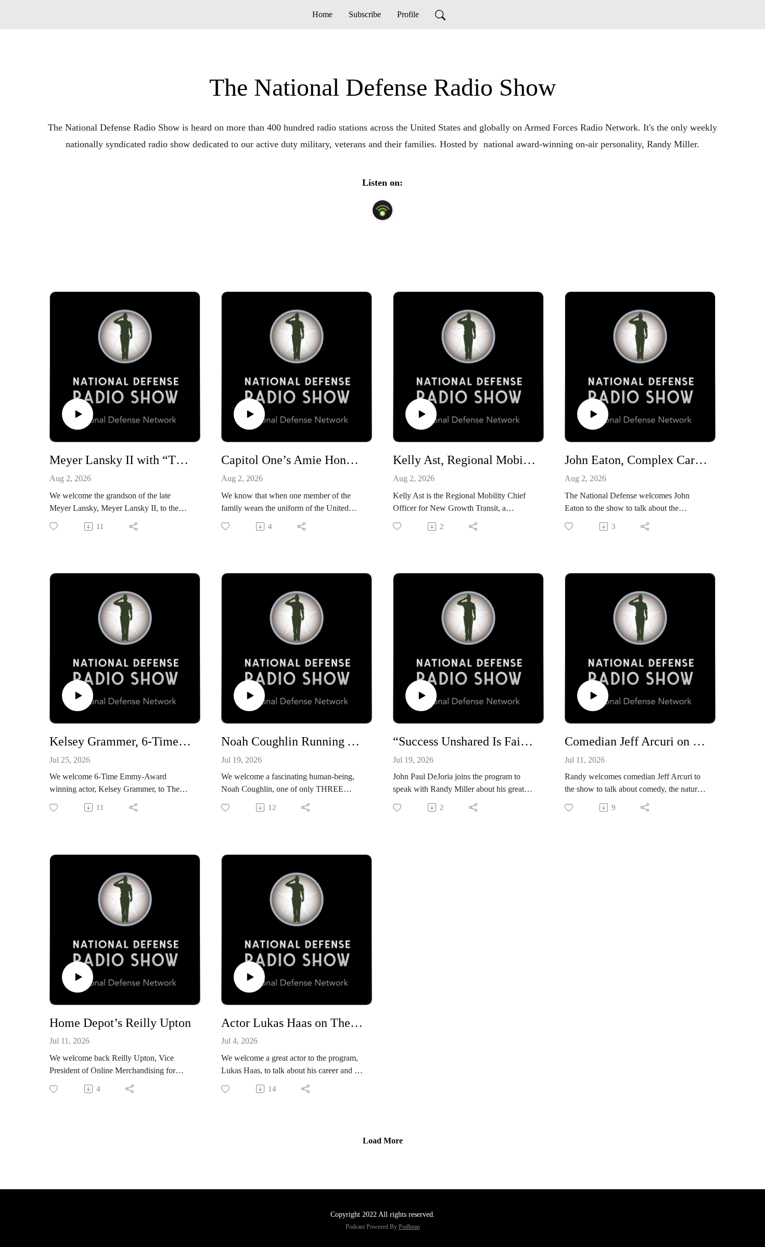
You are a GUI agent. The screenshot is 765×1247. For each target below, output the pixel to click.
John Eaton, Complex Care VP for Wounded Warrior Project (636, 460)
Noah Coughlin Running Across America (292, 741)
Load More (383, 1140)
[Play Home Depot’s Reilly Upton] (77, 977)
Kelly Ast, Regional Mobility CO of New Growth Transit (464, 460)
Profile (408, 14)
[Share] (134, 526)
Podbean (409, 1226)
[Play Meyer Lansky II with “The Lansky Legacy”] (77, 414)
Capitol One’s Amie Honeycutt (292, 460)
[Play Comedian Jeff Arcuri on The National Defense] (592, 695)
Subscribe (365, 14)
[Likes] (54, 526)
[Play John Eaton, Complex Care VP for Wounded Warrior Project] (592, 414)
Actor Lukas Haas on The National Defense (292, 1023)
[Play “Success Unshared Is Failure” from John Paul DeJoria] (421, 695)
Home (322, 14)
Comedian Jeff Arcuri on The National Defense (636, 741)
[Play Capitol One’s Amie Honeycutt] (249, 414)
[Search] (440, 14)
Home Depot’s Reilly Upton (120, 1023)
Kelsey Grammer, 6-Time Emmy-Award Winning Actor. (120, 741)
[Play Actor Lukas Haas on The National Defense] (249, 977)
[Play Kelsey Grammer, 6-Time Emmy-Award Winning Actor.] (77, 695)
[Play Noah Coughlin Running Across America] (249, 695)
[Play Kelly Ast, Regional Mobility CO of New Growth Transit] (421, 414)
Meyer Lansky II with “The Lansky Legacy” (120, 460)
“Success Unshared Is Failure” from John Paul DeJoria (464, 741)
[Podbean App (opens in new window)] (382, 210)
